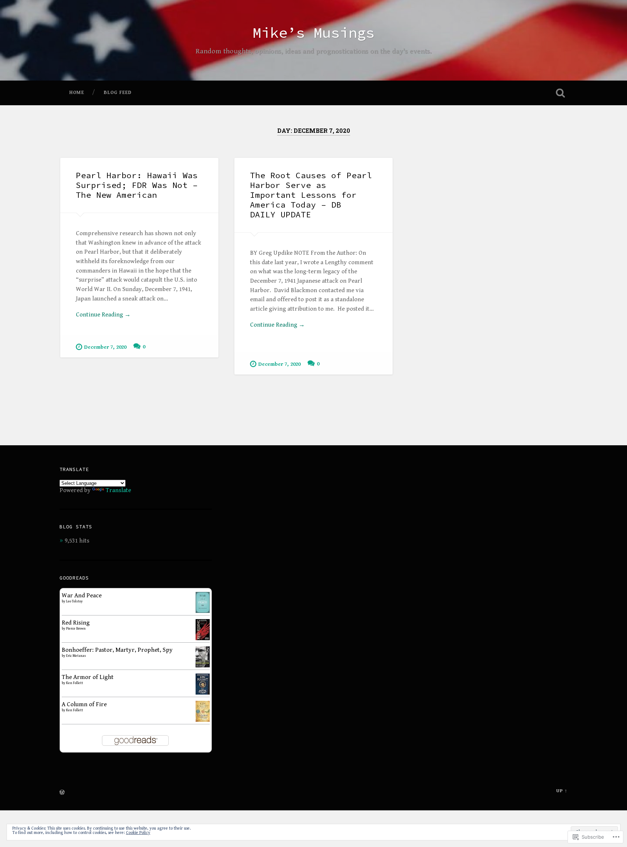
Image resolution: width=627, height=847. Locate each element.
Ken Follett (74, 683)
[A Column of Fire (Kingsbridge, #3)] (203, 720)
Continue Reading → (103, 314)
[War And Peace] (203, 611)
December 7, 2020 (105, 347)
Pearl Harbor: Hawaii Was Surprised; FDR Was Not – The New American (137, 185)
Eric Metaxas (76, 656)
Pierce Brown (76, 628)
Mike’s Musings (313, 32)
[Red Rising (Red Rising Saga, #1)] (203, 638)
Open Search (560, 93)
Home (76, 92)
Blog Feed (118, 92)
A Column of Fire (84, 704)
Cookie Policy (138, 832)
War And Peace (82, 595)
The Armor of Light (88, 677)
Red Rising (76, 622)
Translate (118, 490)
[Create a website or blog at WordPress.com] (62, 793)
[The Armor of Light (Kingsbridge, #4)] (203, 692)
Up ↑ (561, 791)
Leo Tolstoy (74, 601)
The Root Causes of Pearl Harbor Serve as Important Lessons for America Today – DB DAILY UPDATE (311, 195)
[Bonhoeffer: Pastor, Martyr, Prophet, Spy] (203, 665)
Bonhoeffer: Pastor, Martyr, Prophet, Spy (117, 650)
